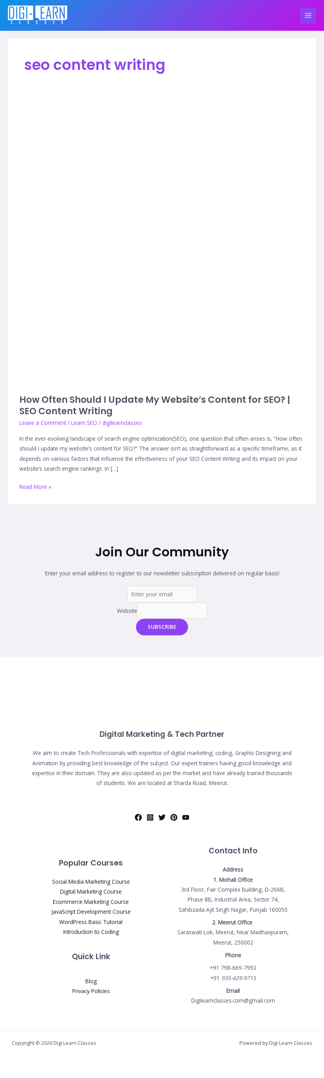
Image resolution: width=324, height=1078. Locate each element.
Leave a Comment (42, 422)
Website (127, 610)
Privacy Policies (91, 991)
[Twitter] (162, 817)
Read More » (35, 486)
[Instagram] (150, 817)
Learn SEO (84, 422)
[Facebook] (138, 817)
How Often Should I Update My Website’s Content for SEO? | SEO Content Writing (154, 405)
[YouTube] (185, 817)
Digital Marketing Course (91, 891)
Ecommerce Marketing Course (91, 901)
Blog (91, 981)
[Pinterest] (173, 817)
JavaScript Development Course (91, 911)
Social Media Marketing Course (91, 881)
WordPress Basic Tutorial (90, 922)
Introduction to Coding (91, 931)
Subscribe (162, 627)
